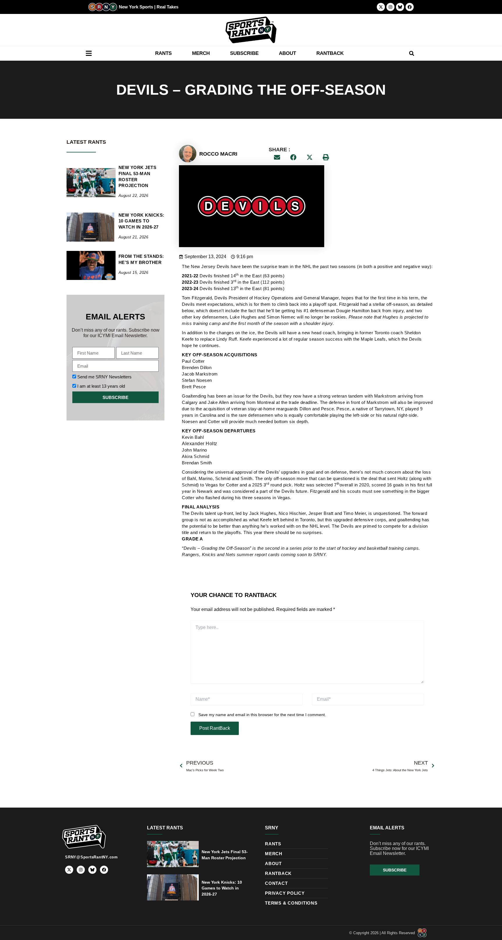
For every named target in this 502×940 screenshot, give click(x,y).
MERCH (201, 53)
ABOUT (287, 53)
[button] (411, 53)
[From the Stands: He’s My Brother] (91, 265)
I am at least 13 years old (101, 386)
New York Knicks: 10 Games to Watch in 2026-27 (141, 221)
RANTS (163, 53)
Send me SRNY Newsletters (104, 376)
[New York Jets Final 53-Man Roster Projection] (91, 182)
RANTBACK (330, 53)
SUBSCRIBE (244, 53)
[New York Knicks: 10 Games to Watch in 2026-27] (91, 227)
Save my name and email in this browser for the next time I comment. (262, 714)
